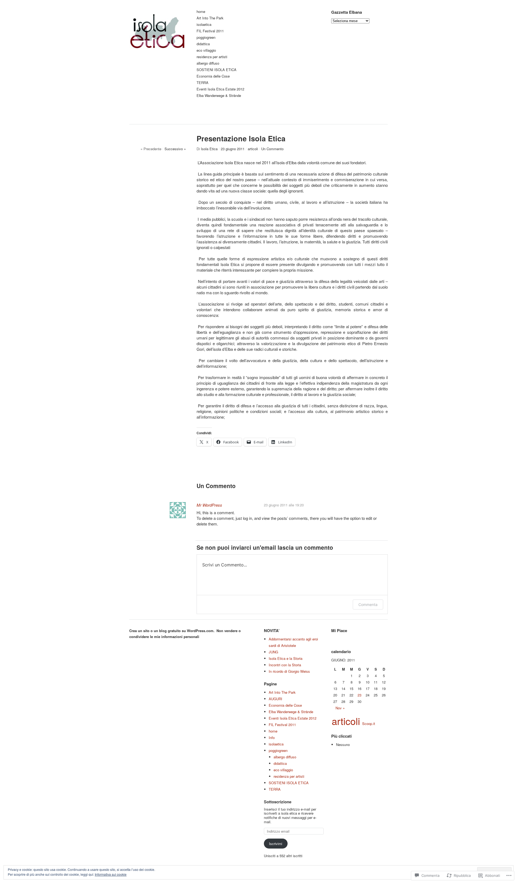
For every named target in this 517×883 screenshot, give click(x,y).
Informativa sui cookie (111, 874)
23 (359, 695)
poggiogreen (206, 37)
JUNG (273, 651)
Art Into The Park (210, 18)
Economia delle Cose (213, 76)
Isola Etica (209, 148)
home (201, 11)
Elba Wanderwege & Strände (219, 95)
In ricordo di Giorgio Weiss (289, 671)
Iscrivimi (275, 843)
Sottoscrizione (277, 802)
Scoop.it (368, 723)
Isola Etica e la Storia (285, 658)
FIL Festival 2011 (210, 31)
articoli (253, 148)
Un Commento (272, 148)
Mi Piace (339, 630)
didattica (203, 44)
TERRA (202, 82)
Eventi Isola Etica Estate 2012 (220, 89)
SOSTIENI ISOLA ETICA (216, 70)
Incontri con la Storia (285, 664)
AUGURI (275, 698)
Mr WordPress (209, 505)
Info (272, 737)
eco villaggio (206, 50)
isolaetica (204, 24)
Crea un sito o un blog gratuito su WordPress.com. (172, 630)
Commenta (368, 604)
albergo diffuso (208, 63)
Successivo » (175, 148)
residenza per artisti (212, 57)
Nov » (340, 707)
